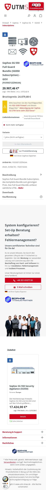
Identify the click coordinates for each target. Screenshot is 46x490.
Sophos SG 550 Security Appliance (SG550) (21, 387)
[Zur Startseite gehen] (23, 7)
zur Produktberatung (28, 151)
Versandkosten (10, 462)
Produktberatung (36, 8)
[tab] (22, 181)
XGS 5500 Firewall (19, 105)
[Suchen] (29, 15)
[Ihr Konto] (35, 15)
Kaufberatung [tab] (9, 196)
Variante (6, 132)
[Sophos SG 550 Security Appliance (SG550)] (23, 370)
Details (23, 416)
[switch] (5, 486)
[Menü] (5, 15)
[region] (23, 45)
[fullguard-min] (23, 45)
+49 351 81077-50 (24, 280)
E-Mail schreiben (24, 287)
